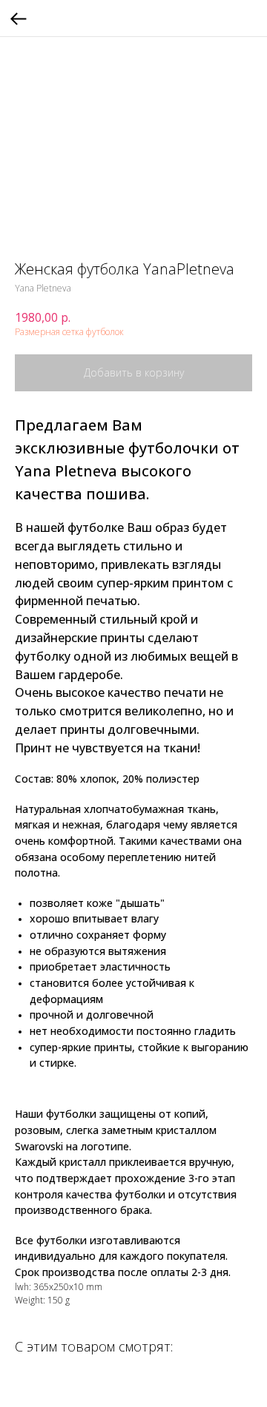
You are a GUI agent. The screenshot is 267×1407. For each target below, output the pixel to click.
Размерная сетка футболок (69, 331)
